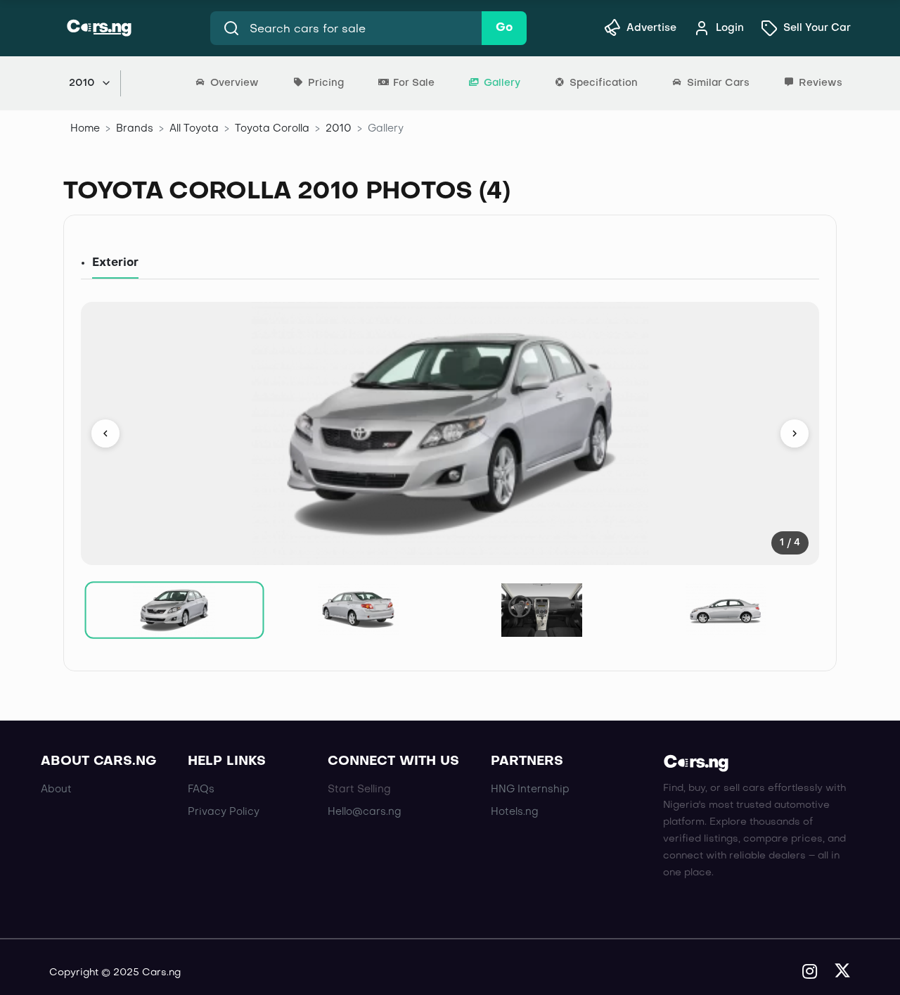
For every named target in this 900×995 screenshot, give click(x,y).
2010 (339, 129)
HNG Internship (530, 789)
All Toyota (194, 129)
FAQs (201, 789)
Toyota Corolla (272, 129)
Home (85, 129)
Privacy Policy (223, 812)
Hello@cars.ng (364, 812)
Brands (134, 129)
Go (504, 28)
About (56, 789)
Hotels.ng (515, 812)
